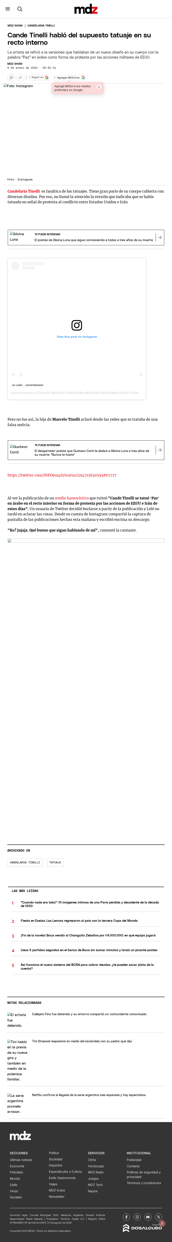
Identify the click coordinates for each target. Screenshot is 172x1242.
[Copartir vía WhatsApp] (11, 77)
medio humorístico (72, 498)
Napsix (93, 1191)
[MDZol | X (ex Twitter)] (158, 1217)
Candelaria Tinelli (25, 862)
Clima (92, 1160)
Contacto (133, 1166)
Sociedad (55, 1159)
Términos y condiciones (144, 1183)
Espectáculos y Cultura (65, 1172)
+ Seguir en (36, 77)
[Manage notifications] (162, 1223)
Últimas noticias (21, 1160)
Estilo (13, 1185)
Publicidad (134, 1160)
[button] (7, 8)
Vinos (14, 1191)
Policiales (16, 1172)
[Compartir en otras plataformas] (20, 77)
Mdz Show (15, 25)
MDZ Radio (96, 1172)
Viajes (53, 1184)
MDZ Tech (95, 1185)
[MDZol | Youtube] (148, 1217)
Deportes (55, 1165)
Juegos (93, 1178)
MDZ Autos (57, 1190)
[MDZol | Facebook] (126, 1217)
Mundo (15, 1178)
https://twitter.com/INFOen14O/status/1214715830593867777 (62, 475)
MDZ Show (14, 64)
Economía (17, 1166)
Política (54, 1153)
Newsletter (56, 1197)
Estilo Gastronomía (62, 1178)
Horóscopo (96, 1166)
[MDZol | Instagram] (137, 1217)
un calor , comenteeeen (27, 385)
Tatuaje (55, 862)
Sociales (16, 1197)
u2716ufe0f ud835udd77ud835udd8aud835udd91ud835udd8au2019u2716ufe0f (87, 392)
